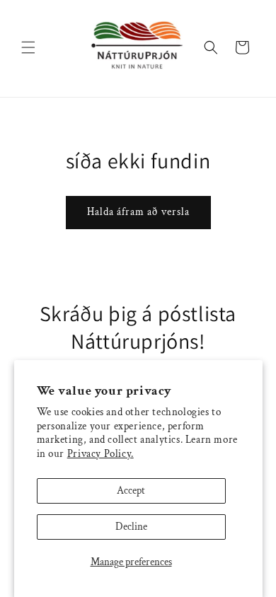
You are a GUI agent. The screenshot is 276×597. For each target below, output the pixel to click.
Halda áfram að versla (138, 212)
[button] (28, 47)
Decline (131, 526)
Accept (131, 490)
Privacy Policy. (100, 453)
